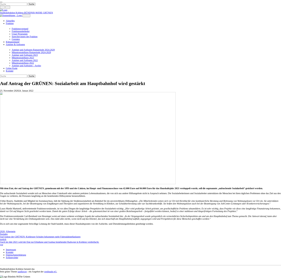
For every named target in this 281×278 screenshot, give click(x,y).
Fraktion (10, 23)
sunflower (22, 271)
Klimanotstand (12, 42)
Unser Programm (20, 34)
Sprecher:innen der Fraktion (24, 36)
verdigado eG (50, 271)
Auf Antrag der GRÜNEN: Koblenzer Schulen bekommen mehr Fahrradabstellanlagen (40, 238)
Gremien (16, 39)
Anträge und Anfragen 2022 (25, 60)
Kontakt (9, 71)
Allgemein (10, 231)
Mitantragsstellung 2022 (23, 63)
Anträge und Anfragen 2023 (25, 55)
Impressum (11, 249)
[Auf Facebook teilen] (1, 229)
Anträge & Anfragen (15, 44)
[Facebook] (4, 262)
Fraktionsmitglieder (21, 31)
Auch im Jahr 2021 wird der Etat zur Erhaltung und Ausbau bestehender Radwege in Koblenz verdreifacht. (49, 243)
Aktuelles (10, 21)
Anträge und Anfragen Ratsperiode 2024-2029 (33, 50)
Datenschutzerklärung (16, 255)
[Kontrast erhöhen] (7, 7)
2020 (2, 231)
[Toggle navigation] (26, 15)
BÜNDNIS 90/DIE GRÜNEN (38, 12)
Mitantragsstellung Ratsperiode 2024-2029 (31, 52)
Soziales (4, 234)
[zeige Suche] (2, 7)
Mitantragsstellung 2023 (23, 57)
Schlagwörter (12, 257)
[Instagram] (1, 262)
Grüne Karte (11, 68)
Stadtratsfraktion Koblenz (12, 12)
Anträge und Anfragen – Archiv (26, 65)
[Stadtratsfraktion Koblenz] (3, 10)
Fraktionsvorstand (20, 28)
